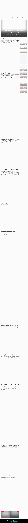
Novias (23, 17)
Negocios (18, 17)
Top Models (13, 17)
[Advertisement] (14, 11)
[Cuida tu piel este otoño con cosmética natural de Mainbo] (23, 48)
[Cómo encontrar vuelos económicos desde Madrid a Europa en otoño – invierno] (23, 70)
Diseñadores (4, 17)
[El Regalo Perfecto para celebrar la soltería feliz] (23, 92)
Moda (9, 17)
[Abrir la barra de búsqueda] (26, 19)
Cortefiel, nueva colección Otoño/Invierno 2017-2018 (11, 508)
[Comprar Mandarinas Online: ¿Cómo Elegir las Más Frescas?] (23, 88)
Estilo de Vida (8, 19)
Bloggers (3, 19)
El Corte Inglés (19, 34)
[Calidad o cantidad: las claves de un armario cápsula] (23, 74)
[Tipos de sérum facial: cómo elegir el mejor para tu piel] (23, 44)
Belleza (12, 19)
